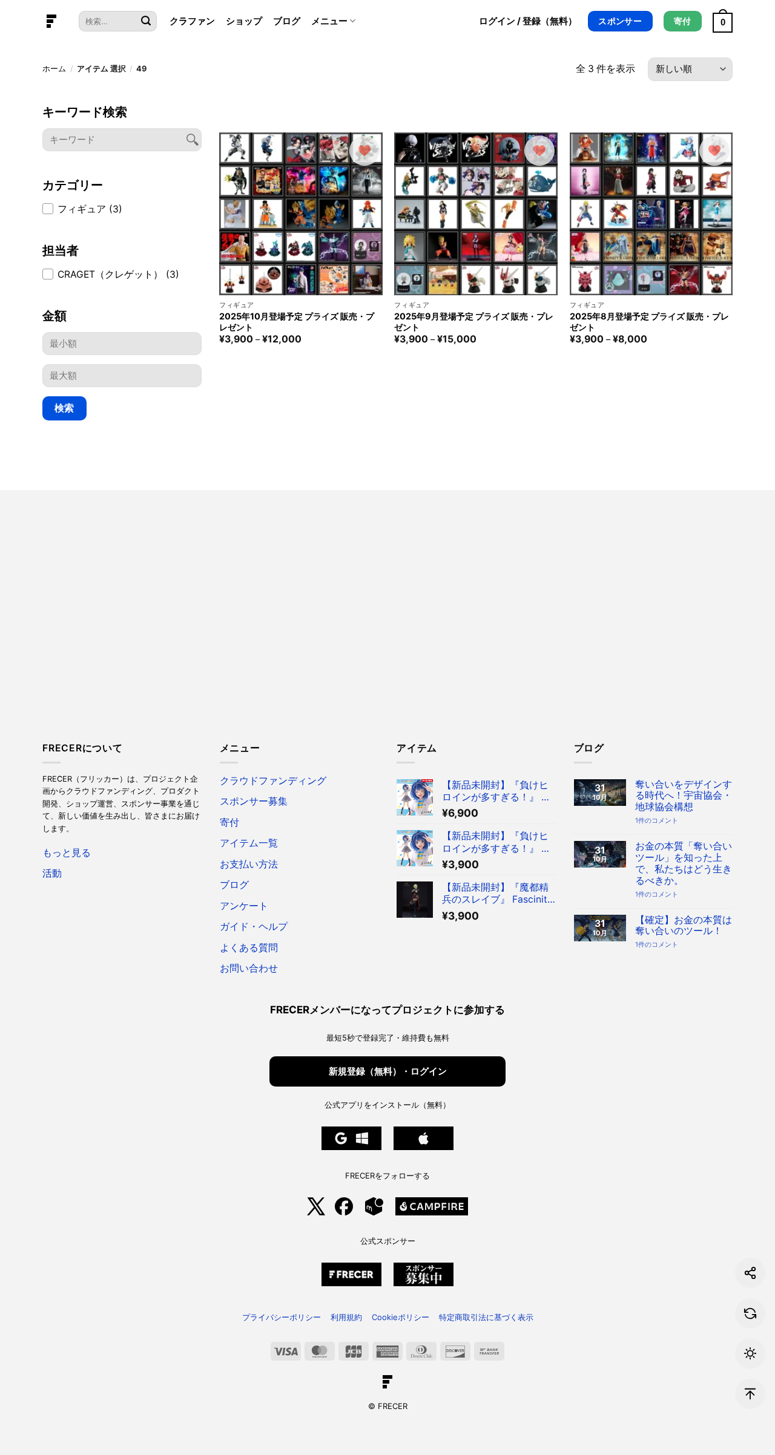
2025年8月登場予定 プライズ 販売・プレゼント (649, 322)
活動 (52, 873)
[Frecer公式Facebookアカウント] (344, 1212)
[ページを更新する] (750, 1313)
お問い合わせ (249, 968)
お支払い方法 (249, 864)
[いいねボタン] (364, 151)
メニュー (329, 21)
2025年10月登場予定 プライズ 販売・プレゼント (296, 322)
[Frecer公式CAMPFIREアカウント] (431, 1212)
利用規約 (346, 1317)
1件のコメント (656, 821)
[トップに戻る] (750, 1394)
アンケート (244, 906)
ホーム (54, 68)
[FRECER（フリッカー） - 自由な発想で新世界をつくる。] (51, 21)
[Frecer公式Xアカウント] (316, 1212)
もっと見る (66, 852)
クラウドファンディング (273, 780)
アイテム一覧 (249, 843)
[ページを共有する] (750, 1273)
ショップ (244, 21)
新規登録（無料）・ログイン (388, 1071)
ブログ (286, 21)
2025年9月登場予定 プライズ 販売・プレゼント (473, 322)
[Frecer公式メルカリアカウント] (374, 1212)
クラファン (192, 21)
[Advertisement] (387, 623)
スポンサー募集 (254, 801)
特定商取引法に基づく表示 (486, 1317)
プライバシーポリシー (281, 1317)
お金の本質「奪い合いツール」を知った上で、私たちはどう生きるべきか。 (683, 863)
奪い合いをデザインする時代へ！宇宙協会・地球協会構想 (683, 796)
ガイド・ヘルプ (254, 926)
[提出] (145, 21)
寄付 (229, 822)
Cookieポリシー (400, 1317)
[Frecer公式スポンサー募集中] (351, 1283)
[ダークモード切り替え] (750, 1353)
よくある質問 (249, 947)
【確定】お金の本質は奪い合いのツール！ (683, 926)
